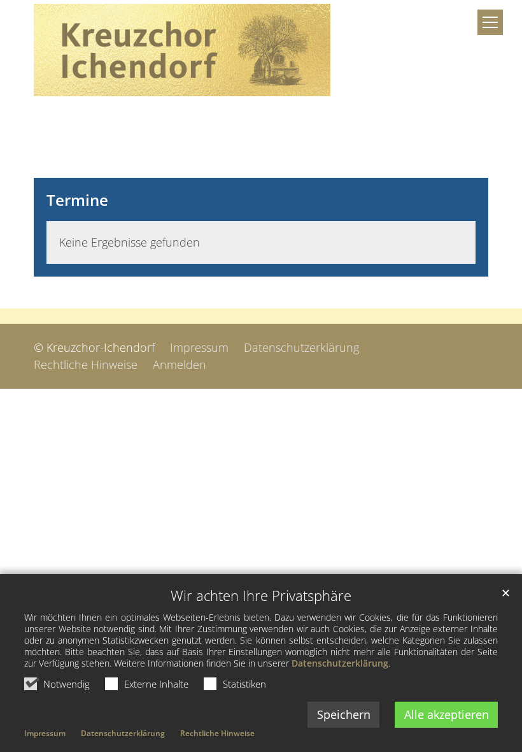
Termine (77, 200)
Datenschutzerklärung (340, 663)
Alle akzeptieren (446, 714)
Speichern (343, 714)
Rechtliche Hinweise (217, 733)
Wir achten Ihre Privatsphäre (261, 595)
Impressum (45, 733)
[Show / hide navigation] (490, 22)
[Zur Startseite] (182, 50)
